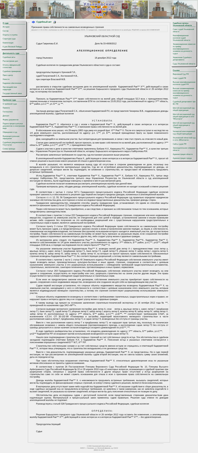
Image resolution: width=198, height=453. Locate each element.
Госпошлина (8, 112)
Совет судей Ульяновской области (183, 30)
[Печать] (54, 22)
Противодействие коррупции (10, 88)
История (6, 27)
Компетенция (8, 43)
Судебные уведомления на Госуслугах (14, 143)
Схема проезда (9, 149)
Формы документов (10, 120)
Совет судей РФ (179, 78)
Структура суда (9, 39)
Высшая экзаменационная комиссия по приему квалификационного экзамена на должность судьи (183, 93)
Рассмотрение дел (10, 61)
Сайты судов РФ (179, 144)
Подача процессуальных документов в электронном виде (14, 126)
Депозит (6, 116)
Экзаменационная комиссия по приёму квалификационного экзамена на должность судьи (184, 48)
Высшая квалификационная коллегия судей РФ (184, 83)
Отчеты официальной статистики (11, 66)
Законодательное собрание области (184, 149)
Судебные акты (9, 57)
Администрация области (183, 154)
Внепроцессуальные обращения (11, 137)
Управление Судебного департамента (182, 58)
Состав (5, 31)
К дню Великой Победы (12, 47)
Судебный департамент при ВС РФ (184, 103)
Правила (6, 108)
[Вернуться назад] (33, 22)
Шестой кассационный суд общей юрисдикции (183, 109)
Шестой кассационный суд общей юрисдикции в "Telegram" (183, 125)
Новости (6, 79)
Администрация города (182, 158)
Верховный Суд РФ (181, 74)
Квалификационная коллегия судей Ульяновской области (181, 37)
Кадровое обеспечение (12, 83)
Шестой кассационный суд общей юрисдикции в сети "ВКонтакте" (183, 116)
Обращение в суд (10, 132)
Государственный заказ (12, 93)
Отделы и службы (10, 35)
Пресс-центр (8, 75)
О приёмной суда (10, 104)
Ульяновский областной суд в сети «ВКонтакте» (184, 139)
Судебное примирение (12, 71)
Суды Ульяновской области (184, 64)
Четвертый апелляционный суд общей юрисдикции (184, 132)
